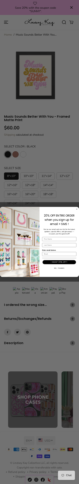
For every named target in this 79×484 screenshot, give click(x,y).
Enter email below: (49, 250)
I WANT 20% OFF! (59, 262)
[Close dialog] (77, 209)
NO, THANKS (59, 268)
